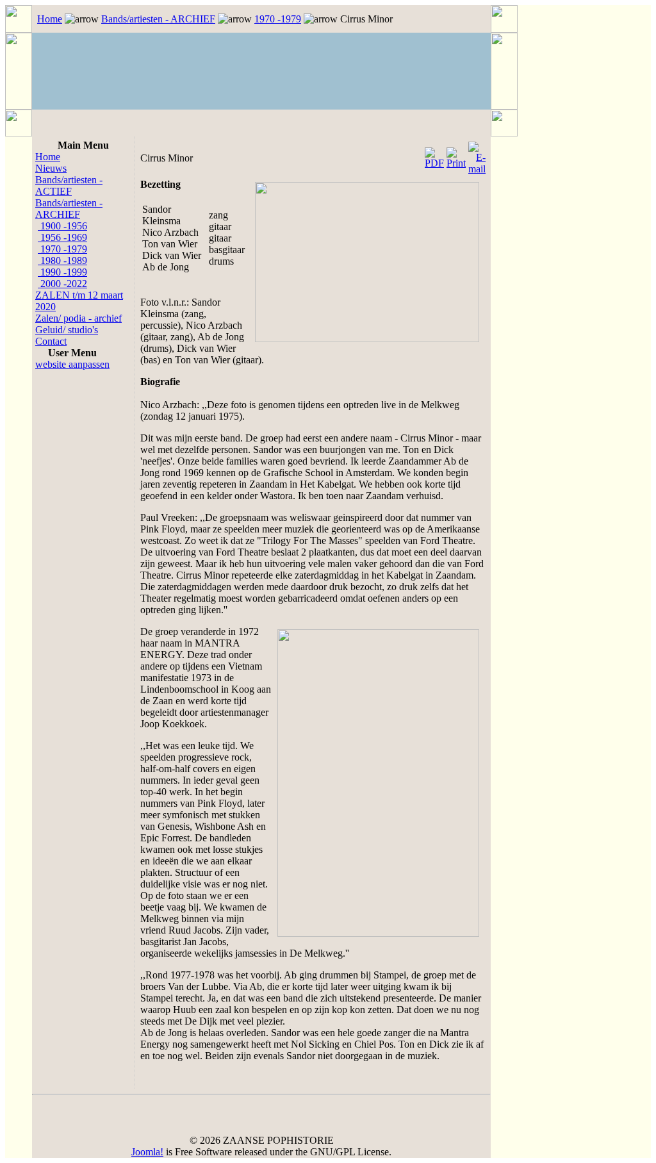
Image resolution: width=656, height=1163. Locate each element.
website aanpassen (72, 364)
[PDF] (434, 154)
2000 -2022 (62, 283)
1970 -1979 (277, 18)
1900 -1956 (62, 225)
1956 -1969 (62, 237)
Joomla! (147, 1151)
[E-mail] (477, 154)
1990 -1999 (62, 272)
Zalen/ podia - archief (78, 318)
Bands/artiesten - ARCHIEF (158, 18)
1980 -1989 (62, 260)
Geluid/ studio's (66, 329)
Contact (51, 341)
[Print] (456, 154)
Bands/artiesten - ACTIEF (68, 185)
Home (49, 18)
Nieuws (51, 168)
